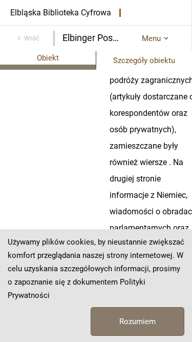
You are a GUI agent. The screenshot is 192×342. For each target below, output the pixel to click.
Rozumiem (137, 321)
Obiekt (48, 58)
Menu (151, 38)
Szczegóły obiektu (144, 60)
